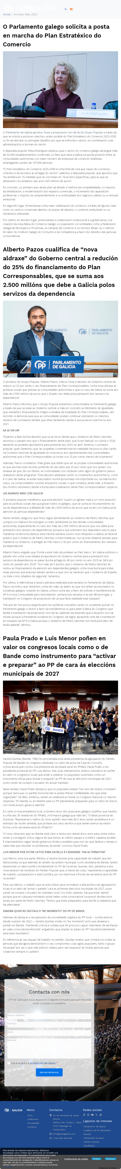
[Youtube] (92, 1115)
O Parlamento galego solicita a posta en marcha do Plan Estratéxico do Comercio (56, 35)
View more (8, 1167)
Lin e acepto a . (34, 1063)
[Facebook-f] (84, 1115)
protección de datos (42, 1063)
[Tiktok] (100, 1115)
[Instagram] (88, 1115)
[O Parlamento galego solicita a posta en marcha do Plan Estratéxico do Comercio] (60, 89)
